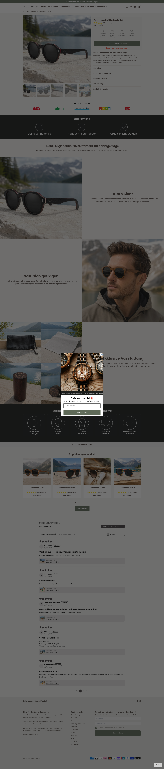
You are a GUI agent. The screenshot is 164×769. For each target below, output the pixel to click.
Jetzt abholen (82, 412)
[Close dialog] (101, 354)
